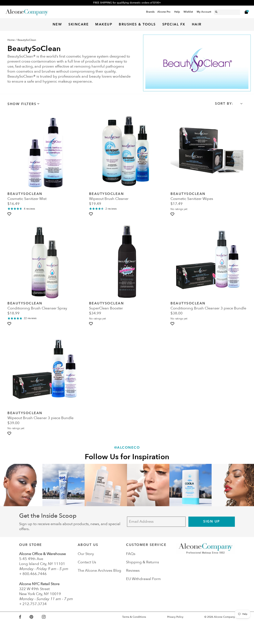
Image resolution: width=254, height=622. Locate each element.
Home (11, 40)
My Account (204, 12)
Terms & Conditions (134, 617)
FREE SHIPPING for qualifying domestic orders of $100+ (127, 2)
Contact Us (87, 562)
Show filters (21, 104)
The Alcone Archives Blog (99, 570)
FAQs (130, 553)
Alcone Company (224, 617)
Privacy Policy (175, 617)
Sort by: (224, 103)
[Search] (216, 11)
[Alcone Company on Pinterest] (36, 617)
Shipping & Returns (142, 562)
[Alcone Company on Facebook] (24, 617)
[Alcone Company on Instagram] (48, 617)
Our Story (86, 553)
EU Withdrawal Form (143, 578)
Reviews (133, 570)
